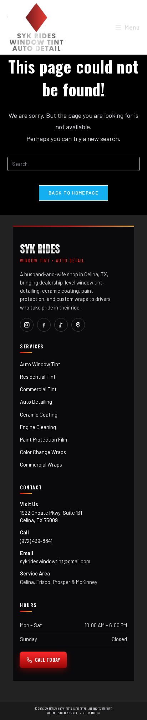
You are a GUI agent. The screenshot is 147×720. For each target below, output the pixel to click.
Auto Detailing (36, 401)
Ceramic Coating (38, 414)
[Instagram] (27, 325)
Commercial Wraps (41, 464)
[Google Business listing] (78, 325)
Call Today (47, 659)
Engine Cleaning (38, 427)
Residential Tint (38, 376)
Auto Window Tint (40, 364)
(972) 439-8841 (36, 541)
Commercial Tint (38, 389)
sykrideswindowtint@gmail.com (55, 561)
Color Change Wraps (43, 452)
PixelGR (95, 713)
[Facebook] (44, 325)
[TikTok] (61, 325)
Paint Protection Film (43, 439)
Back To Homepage (73, 193)
